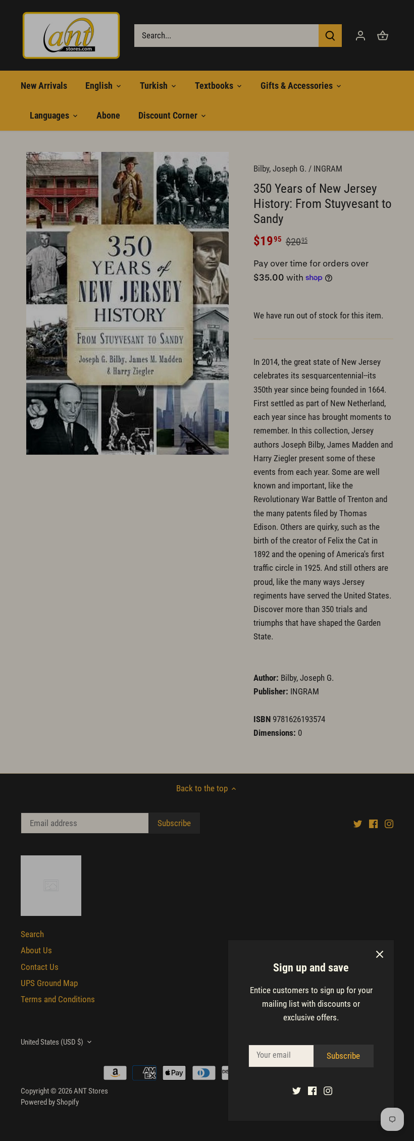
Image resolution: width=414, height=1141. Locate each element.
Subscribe (343, 1056)
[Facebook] (312, 1090)
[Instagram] (328, 1090)
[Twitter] (296, 1090)
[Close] (380, 954)
